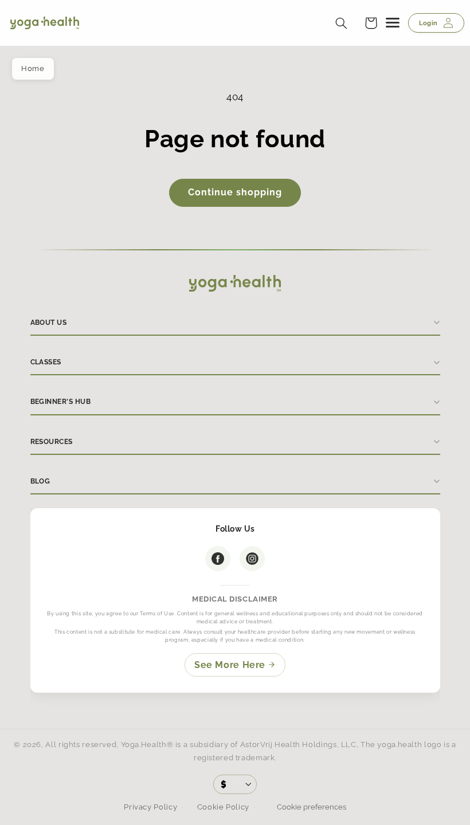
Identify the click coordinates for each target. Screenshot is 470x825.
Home (33, 68)
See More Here (229, 664)
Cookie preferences (310, 807)
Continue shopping (235, 192)
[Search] (341, 23)
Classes (45, 362)
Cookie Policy (223, 807)
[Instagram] (252, 558)
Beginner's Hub (60, 402)
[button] (371, 23)
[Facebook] (217, 558)
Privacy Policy (150, 807)
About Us (48, 323)
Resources (51, 442)
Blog (40, 481)
